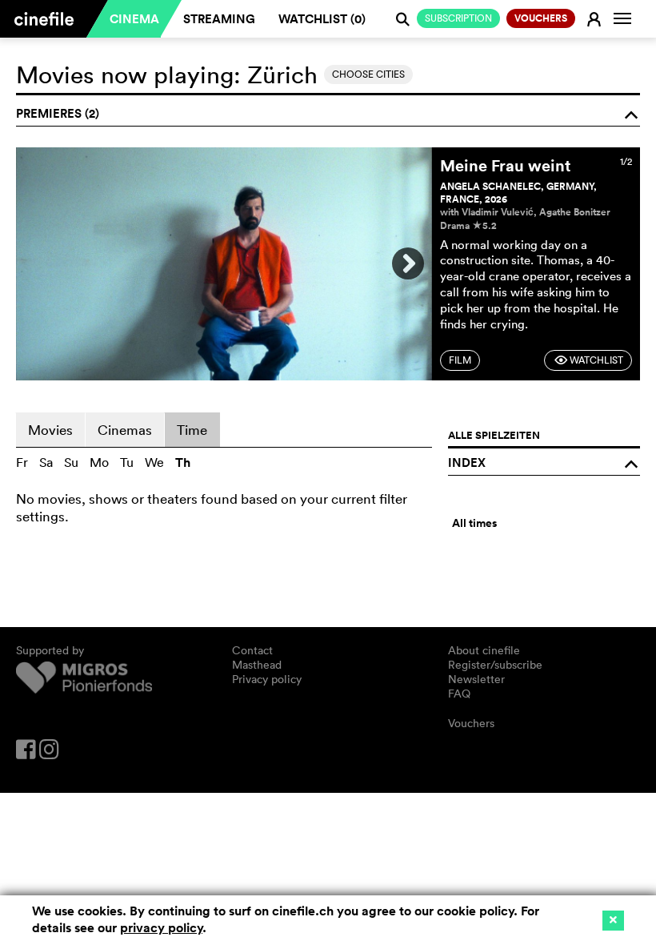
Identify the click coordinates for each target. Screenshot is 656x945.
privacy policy (161, 927)
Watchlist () (322, 18)
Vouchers (471, 723)
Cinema (134, 18)
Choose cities (368, 74)
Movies (50, 429)
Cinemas (125, 429)
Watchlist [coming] (588, 360)
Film (460, 360)
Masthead (257, 664)
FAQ (459, 693)
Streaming (219, 18)
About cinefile (484, 650)
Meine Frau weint (505, 165)
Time (192, 429)
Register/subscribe (495, 664)
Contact (252, 650)
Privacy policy (267, 679)
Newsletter (476, 679)
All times (474, 523)
